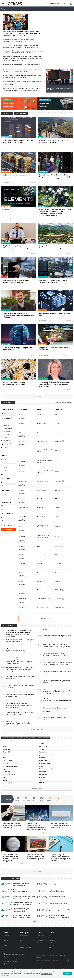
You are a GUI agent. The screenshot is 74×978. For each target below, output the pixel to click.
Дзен (50, 948)
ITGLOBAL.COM (8, 428)
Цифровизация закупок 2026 (57, 903)
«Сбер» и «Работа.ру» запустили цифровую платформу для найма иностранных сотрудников (57, 691)
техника (7, 799)
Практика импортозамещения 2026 (59, 910)
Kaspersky (6, 763)
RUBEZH (5, 780)
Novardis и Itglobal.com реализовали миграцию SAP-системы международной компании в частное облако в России (56, 646)
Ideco (4, 757)
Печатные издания (26, 948)
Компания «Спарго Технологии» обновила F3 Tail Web (20, 686)
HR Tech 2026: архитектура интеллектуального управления (23, 916)
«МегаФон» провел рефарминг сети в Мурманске (55, 718)
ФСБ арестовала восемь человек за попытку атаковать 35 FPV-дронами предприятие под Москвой (22, 76)
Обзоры (6, 943)
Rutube (50, 943)
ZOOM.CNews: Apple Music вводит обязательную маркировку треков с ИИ (56, 654)
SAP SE (41, 743)
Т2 (40, 780)
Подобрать (8, 529)
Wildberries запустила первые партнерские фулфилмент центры (20, 640)
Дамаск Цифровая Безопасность (50, 755)
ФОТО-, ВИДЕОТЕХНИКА (41, 801)
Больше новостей (37, 729)
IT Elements (52, 884)
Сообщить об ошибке (12, 961)
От (2, 447)
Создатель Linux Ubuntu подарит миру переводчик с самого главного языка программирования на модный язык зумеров (22, 65)
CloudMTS (7, 425)
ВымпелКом (43, 752)
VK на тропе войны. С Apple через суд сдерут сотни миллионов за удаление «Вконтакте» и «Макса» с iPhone (23, 52)
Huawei (5, 755)
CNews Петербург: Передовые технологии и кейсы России (22, 903)
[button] (65, 3)
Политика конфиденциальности (16, 959)
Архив (5, 945)
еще (57, 800)
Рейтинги (6, 940)
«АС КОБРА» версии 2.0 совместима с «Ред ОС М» (57, 672)
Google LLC (6, 752)
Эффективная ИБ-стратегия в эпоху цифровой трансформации (24, 897)
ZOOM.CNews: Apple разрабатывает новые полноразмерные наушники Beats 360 (57, 636)
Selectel (6, 434)
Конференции (24, 935)
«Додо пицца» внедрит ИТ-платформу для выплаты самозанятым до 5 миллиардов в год (19, 40)
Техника (22, 943)
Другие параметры (6, 525)
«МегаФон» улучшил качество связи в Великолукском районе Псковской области (57, 700)
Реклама (39, 938)
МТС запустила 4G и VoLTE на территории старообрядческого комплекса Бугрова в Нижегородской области (19, 669)
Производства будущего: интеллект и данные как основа (58, 916)
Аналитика (7, 938)
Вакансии (40, 940)
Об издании (40, 935)
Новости (6, 935)
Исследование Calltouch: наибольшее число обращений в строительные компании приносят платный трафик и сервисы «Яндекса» (19, 660)
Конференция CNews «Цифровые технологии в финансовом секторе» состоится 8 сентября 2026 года (21, 70)
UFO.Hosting (43, 746)
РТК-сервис (43, 774)
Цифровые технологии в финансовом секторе (21, 884)
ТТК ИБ (41, 783)
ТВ (33, 800)
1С (3, 743)
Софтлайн (42, 777)
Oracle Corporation (9, 774)
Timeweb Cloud (8, 422)
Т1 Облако (7, 431)
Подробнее (21, 418)
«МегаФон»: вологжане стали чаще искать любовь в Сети (20, 677)
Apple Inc (6, 746)
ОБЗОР (48, 70)
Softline (6, 437)
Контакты (40, 943)
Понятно (67, 973)
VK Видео (51, 940)
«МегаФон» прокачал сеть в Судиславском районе (57, 681)
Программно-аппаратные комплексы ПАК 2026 (59, 89)
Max (49, 935)
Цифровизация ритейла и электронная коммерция (56, 890)
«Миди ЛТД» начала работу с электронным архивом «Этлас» (20, 695)
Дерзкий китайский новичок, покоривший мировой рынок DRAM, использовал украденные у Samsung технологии (21, 46)
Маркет (22, 940)
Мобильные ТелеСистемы (48, 769)
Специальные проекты (27, 938)
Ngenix (5, 769)
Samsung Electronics (9, 783)
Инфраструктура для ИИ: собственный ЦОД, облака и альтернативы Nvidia (22, 909)
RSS (7, 956)
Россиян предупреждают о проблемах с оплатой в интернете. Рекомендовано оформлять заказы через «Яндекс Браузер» (22, 89)
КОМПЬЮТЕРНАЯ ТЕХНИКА (26, 801)
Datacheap (6, 749)
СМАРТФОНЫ (18, 800)
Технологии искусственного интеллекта (57, 897)
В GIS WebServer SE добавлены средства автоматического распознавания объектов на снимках (57, 710)
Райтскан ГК (43, 771)
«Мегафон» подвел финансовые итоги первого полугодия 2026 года (18, 649)
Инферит (42, 757)
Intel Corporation (8, 760)
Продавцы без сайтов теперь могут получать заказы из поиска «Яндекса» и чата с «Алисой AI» (19, 705)
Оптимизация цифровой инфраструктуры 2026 (21, 890)
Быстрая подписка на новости (15, 954)
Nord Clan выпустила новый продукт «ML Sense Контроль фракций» (19, 713)
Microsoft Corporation (10, 766)
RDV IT (5, 777)
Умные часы (49, 800)
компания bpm (44, 763)
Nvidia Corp (6, 771)
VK (49, 938)
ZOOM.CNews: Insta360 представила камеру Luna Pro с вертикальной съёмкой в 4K (57, 663)
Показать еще (37, 396)
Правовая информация (13, 964)
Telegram (51, 945)
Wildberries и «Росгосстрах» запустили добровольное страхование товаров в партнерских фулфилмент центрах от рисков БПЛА (18, 633)
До (2, 451)
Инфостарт (43, 760)
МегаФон (42, 766)
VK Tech (41, 749)
